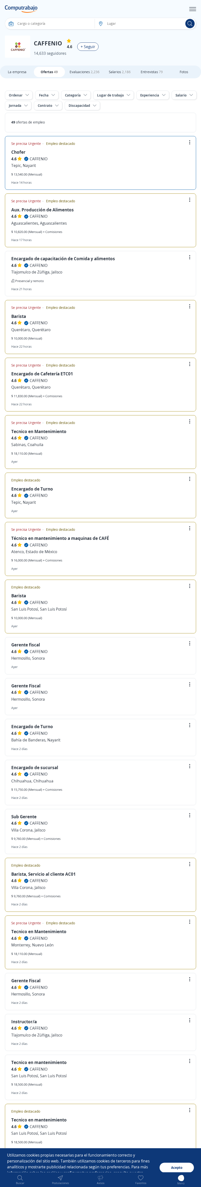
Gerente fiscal (25, 645)
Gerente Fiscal (25, 686)
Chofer (18, 152)
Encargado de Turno (32, 489)
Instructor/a (24, 1021)
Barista (18, 316)
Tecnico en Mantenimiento (38, 431)
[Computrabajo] (21, 9)
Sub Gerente (24, 816)
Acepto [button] (176, 1167)
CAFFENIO (39, 159)
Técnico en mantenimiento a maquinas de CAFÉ (60, 538)
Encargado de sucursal (34, 767)
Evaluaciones (85, 71)
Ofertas (49, 71)
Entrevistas (152, 71)
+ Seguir (88, 46)
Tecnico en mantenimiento (39, 1062)
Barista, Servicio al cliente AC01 (43, 874)
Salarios (120, 71)
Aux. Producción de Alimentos (42, 210)
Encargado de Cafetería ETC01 (42, 374)
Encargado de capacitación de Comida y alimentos (63, 258)
